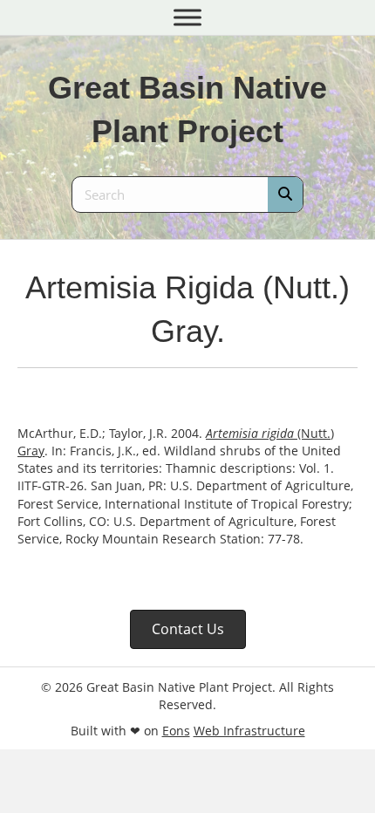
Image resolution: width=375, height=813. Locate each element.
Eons (176, 730)
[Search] (285, 194)
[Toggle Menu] (187, 17)
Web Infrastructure (249, 730)
